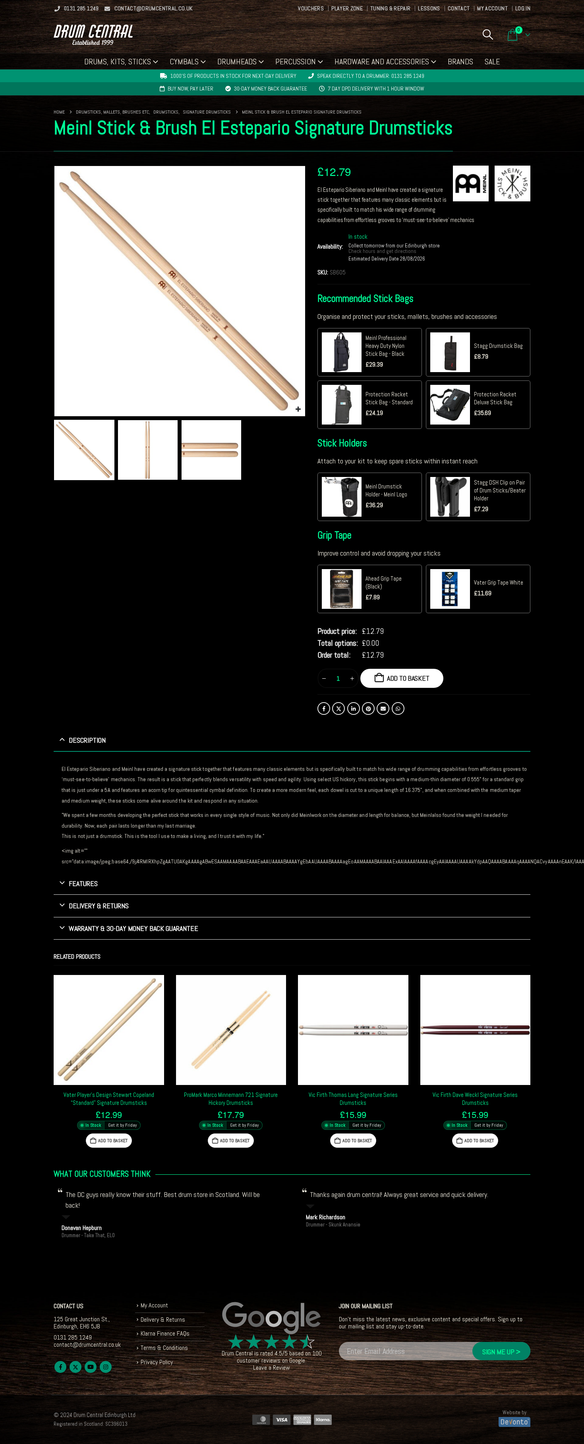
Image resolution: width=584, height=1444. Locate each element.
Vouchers (311, 8)
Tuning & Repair (390, 8)
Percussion (295, 61)
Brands (460, 61)
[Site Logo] (93, 35)
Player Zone (347, 8)
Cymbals (184, 61)
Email (383, 708)
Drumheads (237, 61)
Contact (459, 8)
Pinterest (368, 708)
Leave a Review (271, 1367)
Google (297, 1360)
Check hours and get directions (383, 251)
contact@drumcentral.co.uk (153, 8)
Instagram (106, 1367)
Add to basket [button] (113, 1140)
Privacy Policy (157, 1362)
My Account (492, 8)
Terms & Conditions (164, 1348)
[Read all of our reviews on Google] (272, 1318)
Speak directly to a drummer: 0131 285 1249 (370, 75)
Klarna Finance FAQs (165, 1333)
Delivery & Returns (163, 1319)
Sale (492, 61)
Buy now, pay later (190, 88)
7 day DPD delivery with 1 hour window (376, 88)
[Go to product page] (109, 1030)
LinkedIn (353, 708)
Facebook (323, 708)
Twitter (338, 708)
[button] (488, 34)
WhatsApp (398, 708)
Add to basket (408, 678)
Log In (522, 8)
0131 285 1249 (81, 8)
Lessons (429, 8)
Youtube (91, 1367)
